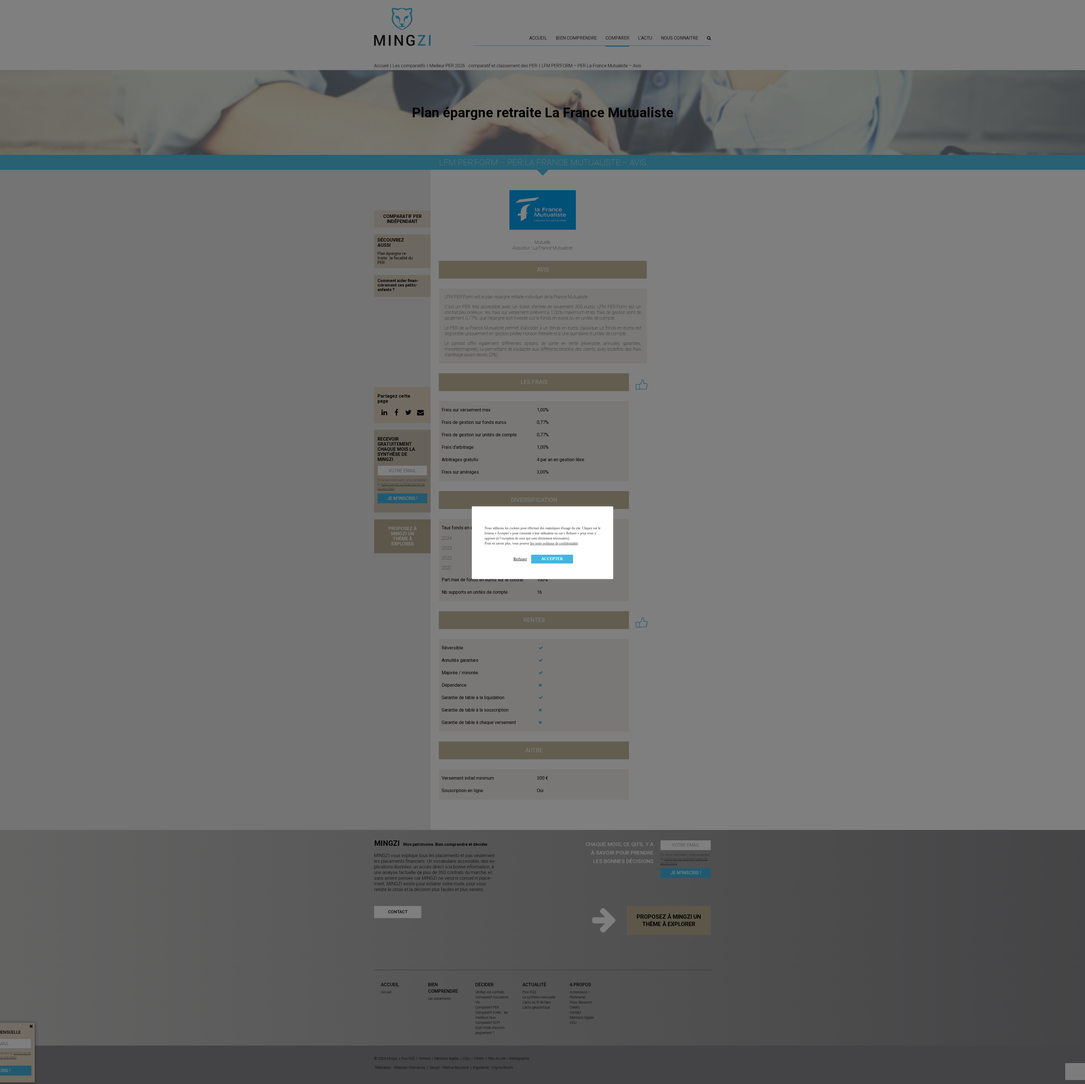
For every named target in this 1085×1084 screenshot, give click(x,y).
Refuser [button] (520, 559)
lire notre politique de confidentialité (554, 543)
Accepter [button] (552, 559)
